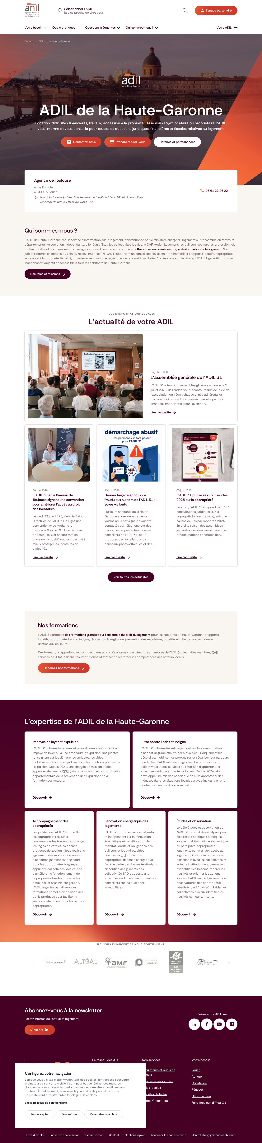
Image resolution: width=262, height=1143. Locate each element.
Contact (114, 1135)
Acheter (197, 1077)
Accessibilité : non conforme (168, 1135)
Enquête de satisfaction (64, 1135)
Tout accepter (40, 1114)
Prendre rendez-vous (130, 142)
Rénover (197, 1090)
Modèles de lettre (154, 1094)
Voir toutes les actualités (131, 577)
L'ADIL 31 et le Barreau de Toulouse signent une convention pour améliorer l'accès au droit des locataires (58, 502)
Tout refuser (69, 1114)
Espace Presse (94, 1135)
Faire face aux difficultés (209, 1103)
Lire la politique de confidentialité (46, 1103)
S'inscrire (36, 1030)
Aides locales (151, 1088)
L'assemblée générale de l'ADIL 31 (186, 377)
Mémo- (155, 1101)
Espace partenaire (219, 10)
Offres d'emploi (34, 1135)
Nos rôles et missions (45, 274)
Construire (199, 1083)
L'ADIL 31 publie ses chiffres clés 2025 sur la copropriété (202, 497)
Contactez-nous (84, 142)
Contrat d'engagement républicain (213, 1135)
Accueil (29, 41)
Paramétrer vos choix (103, 1114)
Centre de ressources (157, 1081)
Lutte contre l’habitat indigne (163, 742)
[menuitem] (35, 27)
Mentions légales (135, 1135)
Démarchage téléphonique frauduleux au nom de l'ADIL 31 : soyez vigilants (130, 500)
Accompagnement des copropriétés (50, 823)
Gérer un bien (201, 1096)
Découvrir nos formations (61, 668)
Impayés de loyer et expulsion (55, 742)
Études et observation (193, 821)
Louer (196, 1070)
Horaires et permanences (177, 142)
